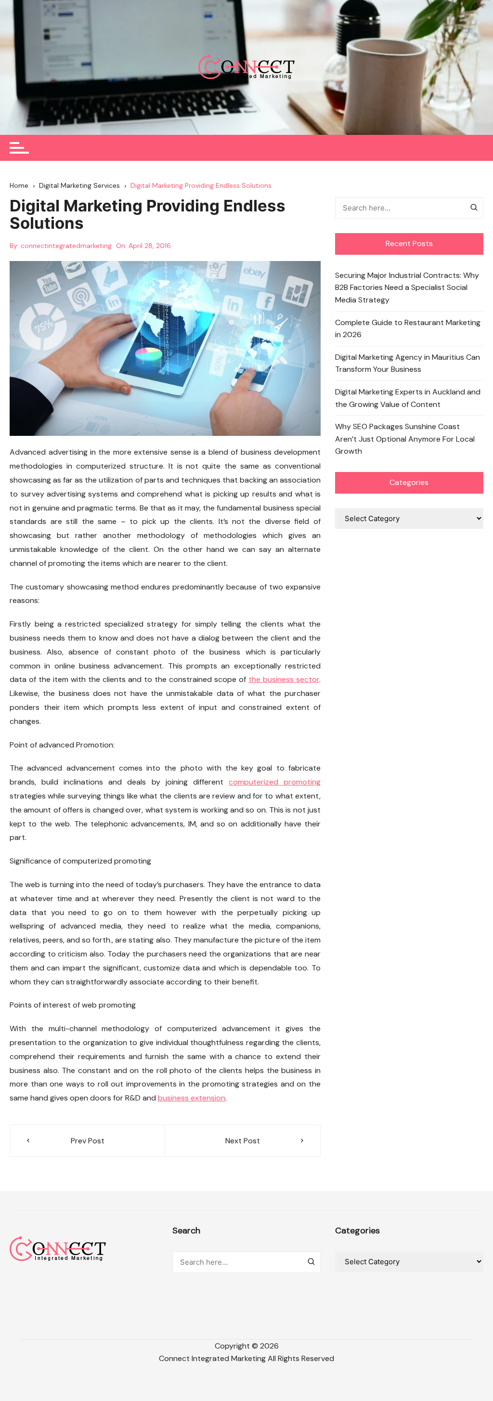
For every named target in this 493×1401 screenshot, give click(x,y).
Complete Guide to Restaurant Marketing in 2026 (407, 328)
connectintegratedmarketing (66, 245)
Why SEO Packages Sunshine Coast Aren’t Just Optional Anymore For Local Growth (405, 438)
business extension (191, 1098)
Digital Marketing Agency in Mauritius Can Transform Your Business (407, 363)
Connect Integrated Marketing (212, 1358)
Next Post (242, 1141)
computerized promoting (275, 782)
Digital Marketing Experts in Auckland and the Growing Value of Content (407, 398)
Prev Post (87, 1141)
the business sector (283, 679)
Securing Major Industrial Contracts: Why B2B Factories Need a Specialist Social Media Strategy (407, 287)
